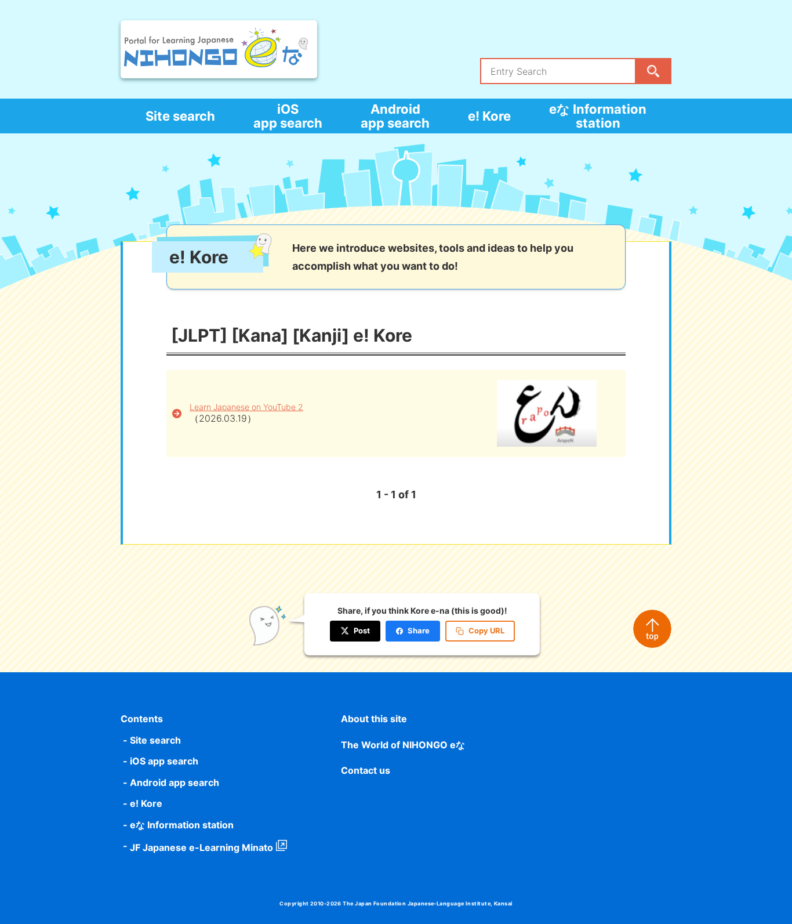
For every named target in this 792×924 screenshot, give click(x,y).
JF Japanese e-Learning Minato (201, 847)
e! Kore (489, 116)
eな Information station (597, 116)
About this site (374, 718)
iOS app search (287, 116)
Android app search (395, 116)
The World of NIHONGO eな (403, 745)
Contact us (365, 770)
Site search (180, 116)
